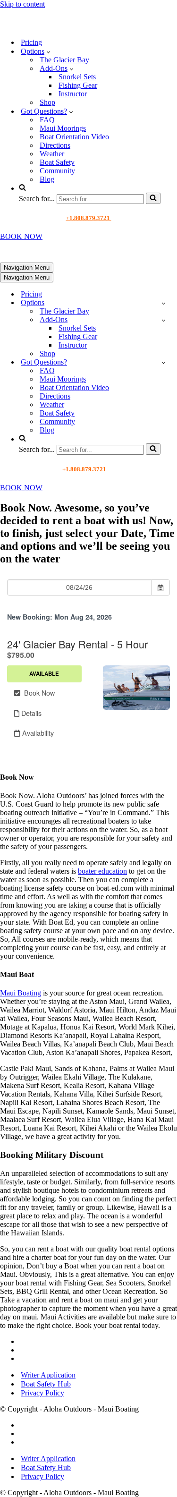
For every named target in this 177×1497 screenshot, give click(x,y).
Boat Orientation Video (74, 137)
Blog (47, 179)
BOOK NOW (21, 236)
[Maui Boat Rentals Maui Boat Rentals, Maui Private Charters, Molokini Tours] (64, 26)
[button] (48, 51)
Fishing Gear (78, 85)
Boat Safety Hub (46, 1384)
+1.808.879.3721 (88, 217)
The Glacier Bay (64, 60)
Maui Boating (20, 993)
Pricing (31, 42)
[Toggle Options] (163, 303)
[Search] (153, 198)
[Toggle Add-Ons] (163, 320)
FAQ (47, 120)
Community (57, 171)
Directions (55, 145)
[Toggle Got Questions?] (163, 362)
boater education (102, 871)
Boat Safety (57, 162)
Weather (52, 154)
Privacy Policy (42, 1393)
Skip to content (22, 4)
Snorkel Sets (77, 77)
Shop (47, 102)
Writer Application (48, 1375)
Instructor (73, 94)
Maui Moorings (63, 128)
